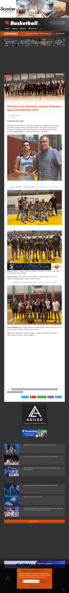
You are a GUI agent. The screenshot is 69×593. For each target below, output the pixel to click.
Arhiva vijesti (33, 521)
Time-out (34, 28)
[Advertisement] (34, 61)
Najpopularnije (9, 481)
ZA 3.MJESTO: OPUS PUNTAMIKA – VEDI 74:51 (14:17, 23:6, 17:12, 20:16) (34, 282)
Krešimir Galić (15, 115)
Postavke (44, 581)
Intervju (14, 28)
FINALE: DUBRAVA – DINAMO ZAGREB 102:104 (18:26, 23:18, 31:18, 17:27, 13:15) (34, 187)
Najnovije (8, 441)
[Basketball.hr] (22, 23)
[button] (40, 28)
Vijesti (7, 28)
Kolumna (23, 28)
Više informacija (34, 585)
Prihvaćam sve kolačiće (31, 581)
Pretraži (63, 23)
